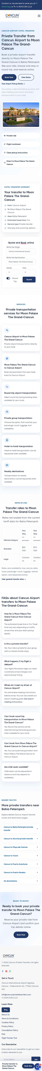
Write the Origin (13, 247)
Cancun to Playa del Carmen (16, 847)
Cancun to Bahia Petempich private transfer (18, 828)
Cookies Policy (8, 1022)
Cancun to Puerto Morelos (15, 872)
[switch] (8, 278)
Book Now (9, 77)
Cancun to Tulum (11, 856)
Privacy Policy (7, 1026)
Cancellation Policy (10, 1030)
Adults (9, 268)
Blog (6, 1010)
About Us (6, 1014)
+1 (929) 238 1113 (24, 7)
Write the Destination (15, 257)
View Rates (26, 77)
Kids (24, 268)
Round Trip (15, 279)
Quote (29, 279)
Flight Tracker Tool (9, 1038)
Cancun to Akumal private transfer (18, 839)
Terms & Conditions (10, 1018)
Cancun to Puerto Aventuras (16, 864)
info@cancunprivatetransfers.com (16, 994)
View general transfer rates (13, 579)
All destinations (10, 881)
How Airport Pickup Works (12, 84)
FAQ (3, 1034)
